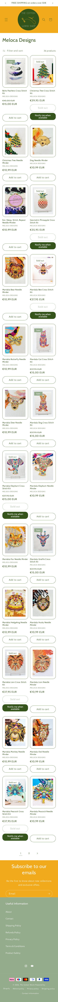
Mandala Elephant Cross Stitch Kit (13, 487)
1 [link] (20, 853)
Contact (9, 918)
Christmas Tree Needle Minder (12, 161)
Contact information (30, 993)
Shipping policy (48, 989)
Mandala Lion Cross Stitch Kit (14, 683)
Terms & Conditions (15, 946)
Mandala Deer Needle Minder (12, 423)
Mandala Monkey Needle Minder (13, 753)
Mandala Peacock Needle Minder (41, 812)
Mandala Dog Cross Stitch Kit (42, 423)
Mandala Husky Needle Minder (40, 623)
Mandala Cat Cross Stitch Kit (41, 360)
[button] (6, 19)
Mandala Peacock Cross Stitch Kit (13, 812)
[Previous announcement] (5, 3)
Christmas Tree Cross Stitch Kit (42, 92)
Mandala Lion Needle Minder (39, 683)
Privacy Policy (12, 939)
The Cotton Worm (27, 985)
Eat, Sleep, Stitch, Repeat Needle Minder (14, 221)
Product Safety (13, 953)
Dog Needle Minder (39, 160)
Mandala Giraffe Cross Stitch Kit (40, 560)
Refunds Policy (13, 932)
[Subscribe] (48, 893)
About (9, 911)
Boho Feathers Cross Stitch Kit (14, 92)
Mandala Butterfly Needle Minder (14, 360)
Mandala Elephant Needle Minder (42, 487)
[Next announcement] (53, 3)
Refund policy (18, 989)
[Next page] (37, 853)
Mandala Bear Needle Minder (12, 290)
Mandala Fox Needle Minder (15, 559)
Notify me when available (43, 116)
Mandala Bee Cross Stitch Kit (41, 290)
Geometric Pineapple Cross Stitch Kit (42, 221)
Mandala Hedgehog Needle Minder (14, 623)
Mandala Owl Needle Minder (39, 753)
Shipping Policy (13, 925)
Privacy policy (33, 989)
